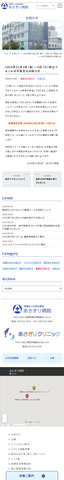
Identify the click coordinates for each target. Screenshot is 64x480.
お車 (52, 357)
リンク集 (15, 458)
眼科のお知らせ (26, 268)
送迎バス (32, 357)
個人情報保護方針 (21, 468)
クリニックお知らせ (32, 262)
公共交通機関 (12, 357)
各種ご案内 (26, 475)
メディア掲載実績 (20, 449)
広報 (13, 439)
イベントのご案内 (20, 444)
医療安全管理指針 (21, 463)
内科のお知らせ (10, 268)
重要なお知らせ (28, 78)
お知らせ (41, 78)
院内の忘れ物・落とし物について (28, 453)
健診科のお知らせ (52, 262)
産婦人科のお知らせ (12, 262)
